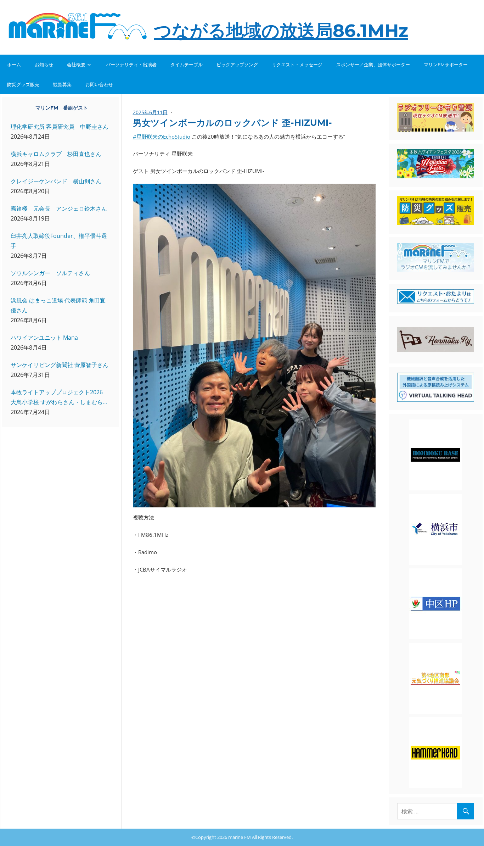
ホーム (14, 64)
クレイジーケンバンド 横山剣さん (56, 181)
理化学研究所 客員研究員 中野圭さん (59, 126)
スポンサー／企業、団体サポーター (373, 64)
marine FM (239, 837)
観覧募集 (62, 84)
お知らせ (44, 64)
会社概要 (76, 64)
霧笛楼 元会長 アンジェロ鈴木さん (59, 208)
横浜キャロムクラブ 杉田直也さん (56, 154)
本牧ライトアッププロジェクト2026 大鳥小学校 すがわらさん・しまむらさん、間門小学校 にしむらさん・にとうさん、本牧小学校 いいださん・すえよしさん (59, 397)
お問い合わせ (99, 84)
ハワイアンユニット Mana (44, 337)
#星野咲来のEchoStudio (161, 136)
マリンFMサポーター (446, 64)
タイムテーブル (186, 64)
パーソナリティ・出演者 (131, 64)
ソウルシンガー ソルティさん (50, 273)
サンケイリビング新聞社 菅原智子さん (59, 365)
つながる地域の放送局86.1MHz (281, 30)
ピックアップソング (237, 64)
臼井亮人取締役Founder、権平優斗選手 (59, 241)
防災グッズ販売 (23, 84)
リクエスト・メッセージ (297, 64)
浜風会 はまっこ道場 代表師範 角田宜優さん (58, 305)
